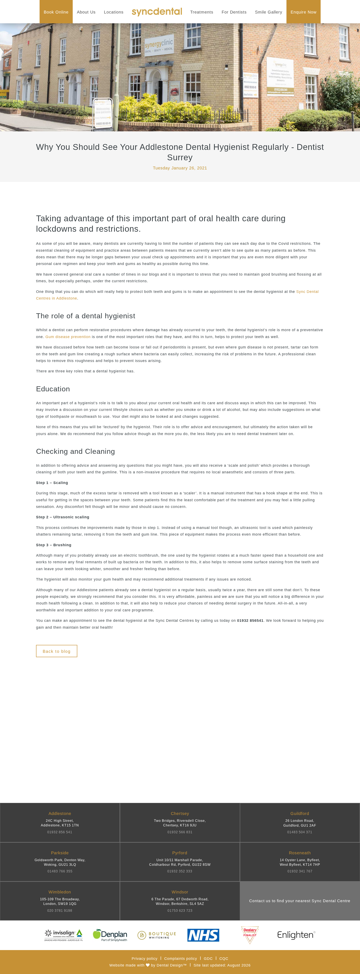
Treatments (201, 12)
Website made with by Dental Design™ (148, 965)
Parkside (60, 862)
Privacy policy (145, 959)
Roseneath (300, 862)
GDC (208, 959)
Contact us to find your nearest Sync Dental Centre (299, 901)
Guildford (299, 822)
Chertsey (180, 822)
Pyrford (180, 862)
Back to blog (57, 651)
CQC (223, 959)
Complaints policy (180, 959)
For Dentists (234, 12)
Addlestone (60, 822)
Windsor (180, 901)
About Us (86, 12)
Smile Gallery (268, 12)
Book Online (56, 12)
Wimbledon (60, 901)
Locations (114, 12)
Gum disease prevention (68, 337)
